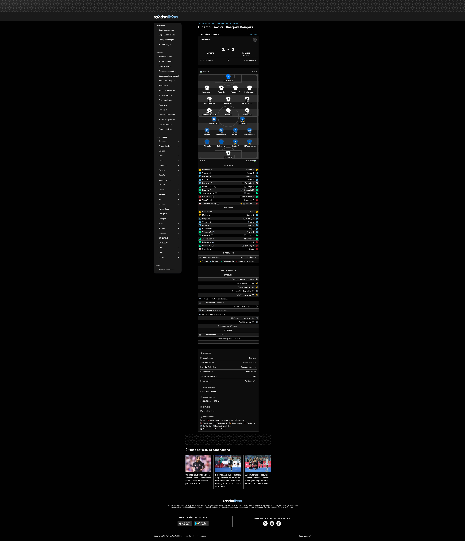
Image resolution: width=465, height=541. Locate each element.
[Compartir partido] (255, 40)
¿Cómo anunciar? (304, 536)
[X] (265, 523)
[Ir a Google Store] (201, 523)
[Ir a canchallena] (166, 17)
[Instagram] (272, 523)
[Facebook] (278, 523)
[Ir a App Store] (185, 523)
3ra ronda (253, 34)
